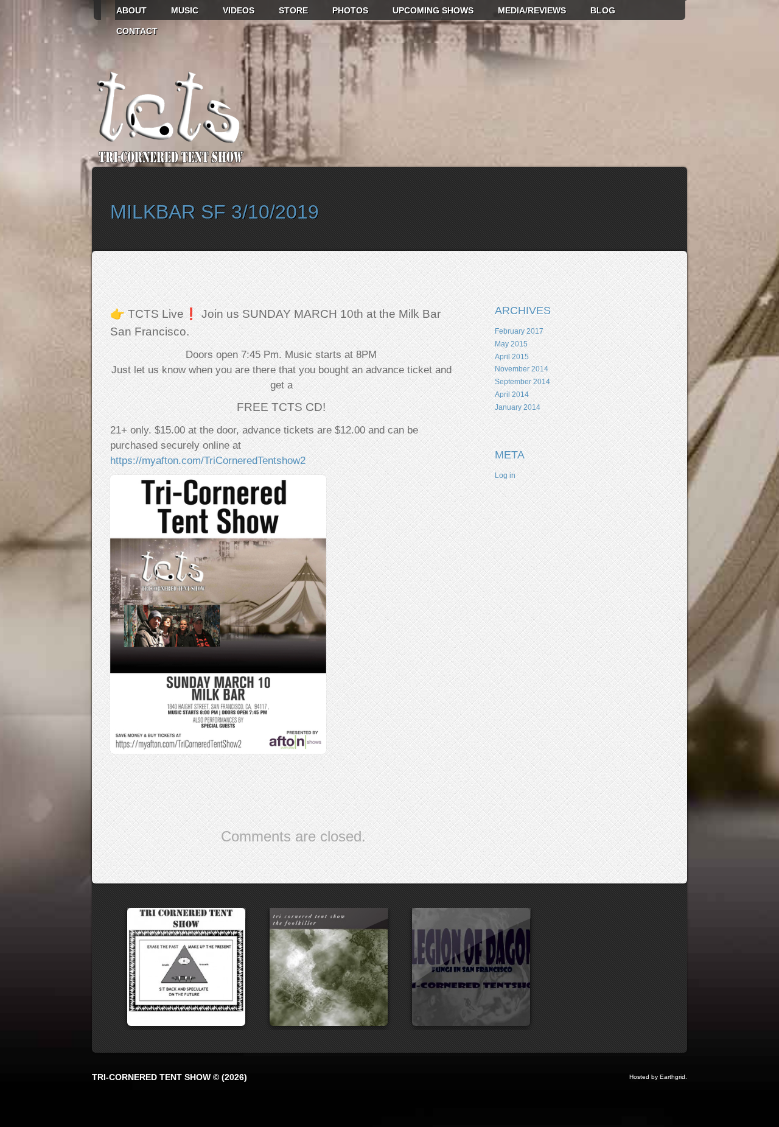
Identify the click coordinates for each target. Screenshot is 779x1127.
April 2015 (512, 357)
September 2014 (522, 381)
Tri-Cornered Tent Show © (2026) (169, 1077)
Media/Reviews (532, 10)
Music (184, 10)
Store (293, 10)
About (131, 10)
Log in (505, 475)
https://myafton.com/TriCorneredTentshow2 (208, 460)
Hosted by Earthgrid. (658, 1076)
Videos (238, 10)
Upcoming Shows (433, 10)
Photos (350, 10)
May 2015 (511, 344)
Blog (602, 10)
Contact (137, 31)
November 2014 (521, 369)
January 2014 (517, 407)
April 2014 (512, 394)
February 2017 (519, 331)
